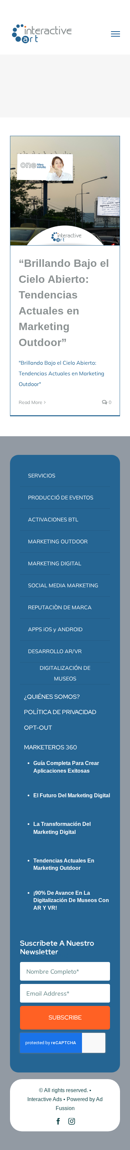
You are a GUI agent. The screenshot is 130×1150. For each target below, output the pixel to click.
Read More (30, 402)
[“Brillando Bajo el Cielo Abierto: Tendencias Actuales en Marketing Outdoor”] (65, 190)
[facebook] (58, 1121)
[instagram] (71, 1121)
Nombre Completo (44, 955)
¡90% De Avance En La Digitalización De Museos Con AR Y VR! (71, 900)
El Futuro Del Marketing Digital (71, 795)
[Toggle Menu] (116, 34)
